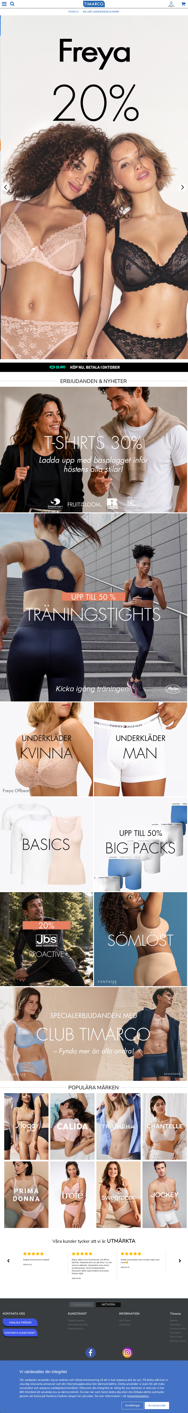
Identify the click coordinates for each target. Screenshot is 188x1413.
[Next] (182, 187)
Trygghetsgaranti (76, 1320)
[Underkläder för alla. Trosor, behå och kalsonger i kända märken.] (94, 3)
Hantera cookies (178, 1340)
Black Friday (176, 1336)
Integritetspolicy (76, 1328)
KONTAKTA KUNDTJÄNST (20, 1333)
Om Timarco (125, 1320)
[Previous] (6, 187)
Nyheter (174, 1320)
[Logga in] (171, 4)
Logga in (171, 6)
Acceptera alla (156, 1405)
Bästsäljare (175, 1324)
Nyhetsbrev (124, 1324)
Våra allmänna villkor (78, 1324)
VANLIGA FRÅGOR (20, 1322)
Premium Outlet (178, 1328)
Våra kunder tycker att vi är (94, 1241)
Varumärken (176, 1332)
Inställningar (132, 1405)
